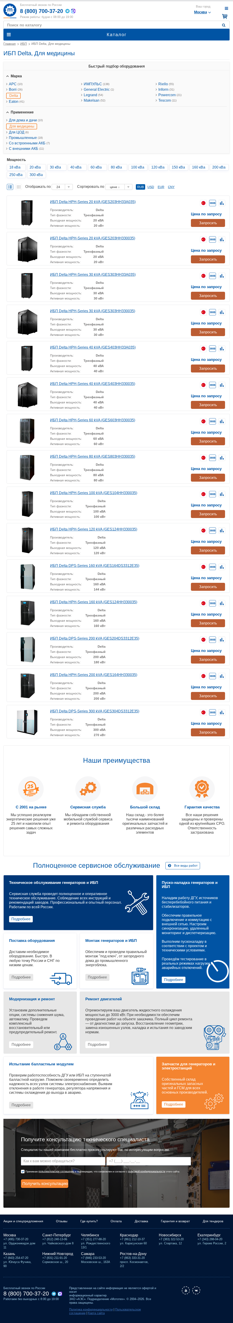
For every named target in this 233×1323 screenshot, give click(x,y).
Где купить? (89, 1221)
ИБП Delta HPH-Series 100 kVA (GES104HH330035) (93, 493)
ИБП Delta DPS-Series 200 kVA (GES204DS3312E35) (94, 638)
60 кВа (96, 167)
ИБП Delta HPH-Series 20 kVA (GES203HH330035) (92, 238)
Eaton (16, 101)
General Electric (99, 89)
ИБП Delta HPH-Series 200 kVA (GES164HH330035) (93, 675)
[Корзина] (224, 16)
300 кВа (36, 175)
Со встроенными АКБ (29, 143)
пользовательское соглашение (56, 1171)
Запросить (208, 223)
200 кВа (218, 167)
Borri (16, 89)
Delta (13, 96)
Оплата (116, 1221)
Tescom (167, 100)
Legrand (93, 95)
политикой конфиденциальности (146, 1171)
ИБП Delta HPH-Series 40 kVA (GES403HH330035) (92, 384)
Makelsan (94, 100)
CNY (171, 187)
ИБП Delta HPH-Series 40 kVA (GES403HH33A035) (93, 347)
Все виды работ (186, 865)
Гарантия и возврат (175, 1221)
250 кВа (16, 175)
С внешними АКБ (26, 149)
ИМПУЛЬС (96, 84)
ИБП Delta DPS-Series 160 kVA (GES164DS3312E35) (94, 566)
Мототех (10, 10)
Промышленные (26, 138)
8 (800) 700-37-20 (41, 11)
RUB (140, 187)
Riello (166, 84)
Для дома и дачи (26, 120)
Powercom (170, 95)
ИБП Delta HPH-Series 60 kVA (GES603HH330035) (92, 420)
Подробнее (20, 919)
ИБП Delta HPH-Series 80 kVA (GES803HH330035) (92, 456)
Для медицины (21, 126)
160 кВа (198, 167)
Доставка (141, 1221)
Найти (225, 25)
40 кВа (75, 167)
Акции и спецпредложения (23, 1221)
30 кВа (55, 167)
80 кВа (116, 167)
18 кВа (14, 167)
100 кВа (137, 167)
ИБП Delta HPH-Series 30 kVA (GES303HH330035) (92, 311)
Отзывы (61, 1221)
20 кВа (35, 167)
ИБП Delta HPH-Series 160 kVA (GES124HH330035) (93, 602)
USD (150, 187)
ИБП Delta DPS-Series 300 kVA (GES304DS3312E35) (94, 711)
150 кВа (178, 167)
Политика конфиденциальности (91, 1309)
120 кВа (158, 167)
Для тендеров (213, 1221)
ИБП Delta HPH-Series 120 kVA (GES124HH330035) (93, 529)
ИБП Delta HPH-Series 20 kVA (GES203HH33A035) (93, 202)
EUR (161, 187)
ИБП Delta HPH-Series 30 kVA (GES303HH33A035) (93, 275)
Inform (166, 89)
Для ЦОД (19, 132)
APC (16, 84)
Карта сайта (96, 1313)
